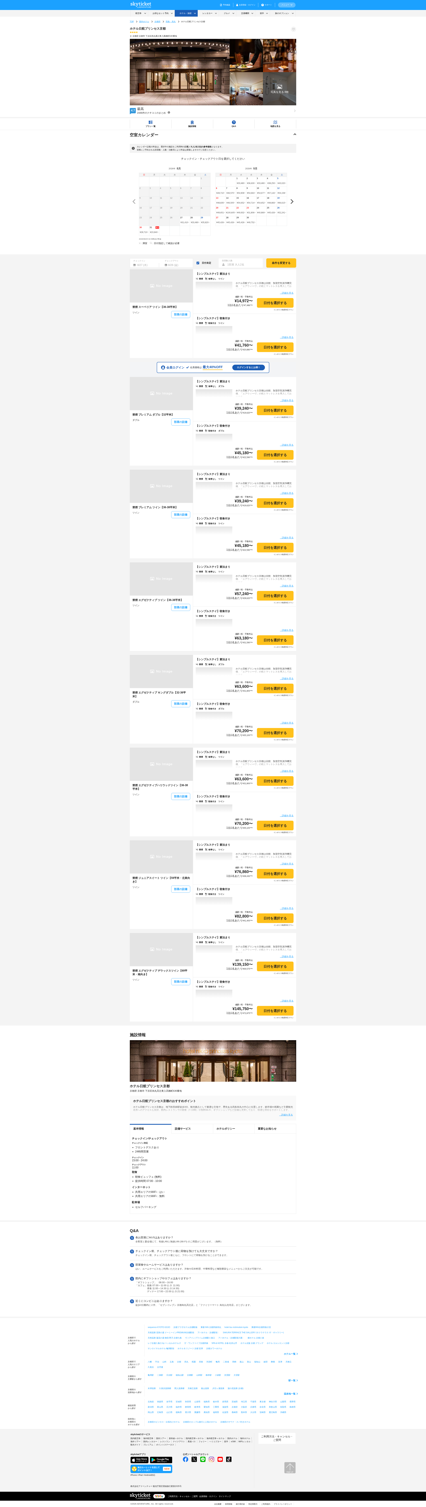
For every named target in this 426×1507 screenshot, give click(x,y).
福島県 (207, 1402)
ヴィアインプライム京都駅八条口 (200, 1338)
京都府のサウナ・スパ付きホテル (235, 1422)
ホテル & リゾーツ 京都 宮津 (190, 1348)
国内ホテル (144, 22)
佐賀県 (225, 1412)
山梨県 (283, 1402)
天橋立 (289, 1362)
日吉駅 (169, 1375)
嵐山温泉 (205, 1388)
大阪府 (244, 1407)
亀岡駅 (151, 1375)
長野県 (293, 1402)
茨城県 (235, 1402)
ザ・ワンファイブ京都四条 (196, 1343)
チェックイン (139, 261)
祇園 (194, 1362)
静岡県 (188, 1407)
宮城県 (179, 1402)
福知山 (257, 1362)
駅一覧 (292, 1380)
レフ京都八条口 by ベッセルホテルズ (164, 1343)
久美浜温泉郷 (165, 1388)
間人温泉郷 (179, 1388)
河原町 (209, 1362)
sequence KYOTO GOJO (159, 1327)
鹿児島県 (273, 1412)
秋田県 (188, 1402)
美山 (249, 1362)
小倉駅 (218, 1375)
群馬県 (225, 1402)
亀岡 (218, 1362)
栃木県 (216, 1402)
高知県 (207, 1412)
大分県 (253, 1412)
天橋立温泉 (193, 1388)
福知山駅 (180, 1375)
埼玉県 (244, 1402)
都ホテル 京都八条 (256, 1338)
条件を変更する (281, 262)
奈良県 (263, 1407)
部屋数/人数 (227, 261)
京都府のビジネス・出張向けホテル (164, 1422)
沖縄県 (283, 1412)
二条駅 (160, 1375)
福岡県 (216, 1412)
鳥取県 (283, 1407)
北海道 (151, 1402)
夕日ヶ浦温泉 (218, 1388)
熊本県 (244, 1412)
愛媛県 (197, 1412)
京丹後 (160, 1367)
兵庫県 (253, 1407)
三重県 (216, 1407)
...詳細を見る (287, 293)
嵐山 (242, 1362)
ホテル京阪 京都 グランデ (251, 1343)
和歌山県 (273, 1407)
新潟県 (151, 1407)
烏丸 (186, 1362)
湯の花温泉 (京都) (235, 1388)
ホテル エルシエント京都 (278, 1343)
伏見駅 (227, 1375)
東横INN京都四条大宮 (261, 1327)
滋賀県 (225, 1407)
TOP (132, 22)
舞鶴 (273, 1362)
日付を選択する (275, 303)
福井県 (179, 1407)
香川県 (188, 1412)
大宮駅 (237, 1375)
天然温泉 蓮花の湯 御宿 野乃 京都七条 (165, 1338)
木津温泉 (152, 1388)
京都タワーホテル (214, 1348)
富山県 (160, 1407)
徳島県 (179, 1412)
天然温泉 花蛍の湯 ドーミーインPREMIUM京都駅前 (171, 1332)
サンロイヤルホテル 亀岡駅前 (161, 1348)
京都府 (157, 22)
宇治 (157, 1362)
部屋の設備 (180, 314)
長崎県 (235, 1412)
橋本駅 (209, 1375)
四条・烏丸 (171, 22)
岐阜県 (197, 1407)
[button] (279, 88)
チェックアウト (172, 261)
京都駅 (190, 1375)
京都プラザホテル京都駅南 (185, 1327)
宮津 (280, 1362)
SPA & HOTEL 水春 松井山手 (224, 1343)
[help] (169, 112)
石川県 (169, 1407)
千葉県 (253, 1402)
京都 (179, 1362)
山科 (164, 1362)
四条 (201, 1362)
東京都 (263, 1402)
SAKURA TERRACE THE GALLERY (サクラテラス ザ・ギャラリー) (253, 1332)
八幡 (150, 1362)
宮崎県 (263, 1412)
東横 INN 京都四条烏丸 (211, 1327)
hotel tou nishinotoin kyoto (236, 1327)
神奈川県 (273, 1402)
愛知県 (207, 1407)
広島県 (160, 1412)
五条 (172, 1362)
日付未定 (206, 262)
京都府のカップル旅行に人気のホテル (200, 1422)
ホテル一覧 (290, 1353)
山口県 (169, 1412)
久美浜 (151, 1367)
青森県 (160, 1402)
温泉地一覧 (290, 1393)
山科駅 (199, 1375)
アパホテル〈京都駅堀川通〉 (231, 1338)
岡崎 (234, 1362)
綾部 (266, 1362)
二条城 (226, 1362)
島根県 (293, 1407)
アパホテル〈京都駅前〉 (208, 1332)
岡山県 (151, 1412)
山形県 (197, 1402)
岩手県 (169, 1402)
